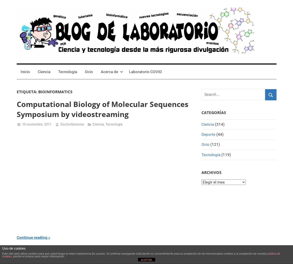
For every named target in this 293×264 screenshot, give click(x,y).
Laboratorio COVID (145, 71)
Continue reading (32, 237)
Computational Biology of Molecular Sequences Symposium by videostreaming (102, 109)
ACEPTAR (146, 260)
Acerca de (109, 71)
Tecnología (67, 71)
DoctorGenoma (72, 124)
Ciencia (44, 71)
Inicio (25, 71)
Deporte (208, 134)
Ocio (89, 71)
